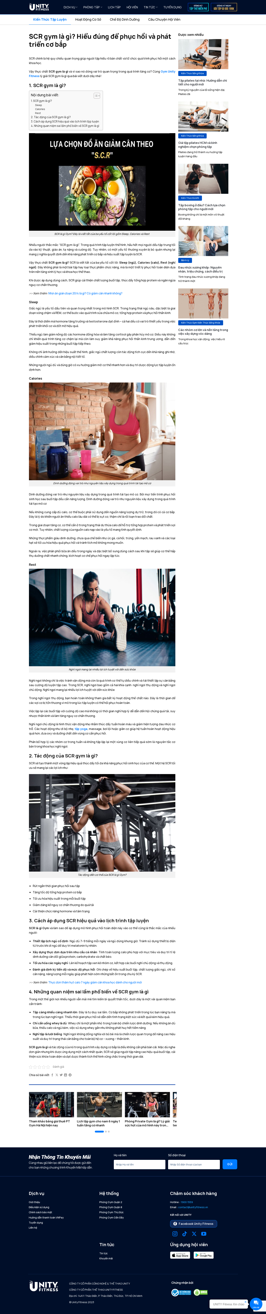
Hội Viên (132, 7)
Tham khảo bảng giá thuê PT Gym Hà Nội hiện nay (49, 1123)
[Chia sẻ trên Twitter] (61, 1075)
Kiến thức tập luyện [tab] (50, 19)
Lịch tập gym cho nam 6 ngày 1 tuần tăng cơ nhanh (98, 1123)
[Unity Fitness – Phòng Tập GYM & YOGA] (43, 7)
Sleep (38, 105)
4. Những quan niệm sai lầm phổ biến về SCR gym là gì (65, 126)
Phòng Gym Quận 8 (110, 1207)
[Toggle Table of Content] (95, 96)
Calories (40, 109)
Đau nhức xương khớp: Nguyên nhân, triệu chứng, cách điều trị (200, 269)
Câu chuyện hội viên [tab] (164, 19)
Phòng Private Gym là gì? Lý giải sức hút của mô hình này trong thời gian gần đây (147, 1123)
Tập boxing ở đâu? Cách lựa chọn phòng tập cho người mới (201, 207)
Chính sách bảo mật (40, 1212)
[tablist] (133, 19)
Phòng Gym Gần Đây (111, 1217)
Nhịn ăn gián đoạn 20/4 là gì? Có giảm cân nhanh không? (85, 293)
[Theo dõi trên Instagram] (175, 1234)
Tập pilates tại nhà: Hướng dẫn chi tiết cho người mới (202, 82)
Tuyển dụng (172, 7)
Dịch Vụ (69, 7)
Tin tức (149, 7)
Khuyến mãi (106, 1258)
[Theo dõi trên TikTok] (184, 1234)
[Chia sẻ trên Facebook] (52, 1075)
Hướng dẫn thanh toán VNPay (46, 1217)
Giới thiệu (34, 1202)
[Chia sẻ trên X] (56, 1075)
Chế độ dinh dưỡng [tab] (125, 19)
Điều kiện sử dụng (39, 1207)
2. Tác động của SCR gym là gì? (51, 117)
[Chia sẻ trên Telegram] (70, 1075)
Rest (38, 113)
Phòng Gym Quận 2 (110, 1202)
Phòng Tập (91, 7)
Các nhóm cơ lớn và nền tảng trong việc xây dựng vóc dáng (203, 332)
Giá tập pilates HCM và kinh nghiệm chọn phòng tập (197, 145)
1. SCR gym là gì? (41, 101)
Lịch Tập (114, 7)
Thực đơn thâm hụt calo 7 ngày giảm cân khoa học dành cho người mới (95, 982)
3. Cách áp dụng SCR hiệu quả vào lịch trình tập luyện (65, 121)
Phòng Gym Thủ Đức (111, 1212)
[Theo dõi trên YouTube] (203, 1234)
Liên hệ (33, 1227)
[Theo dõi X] (194, 1234)
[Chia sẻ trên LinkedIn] (65, 1075)
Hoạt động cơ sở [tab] (88, 19)
